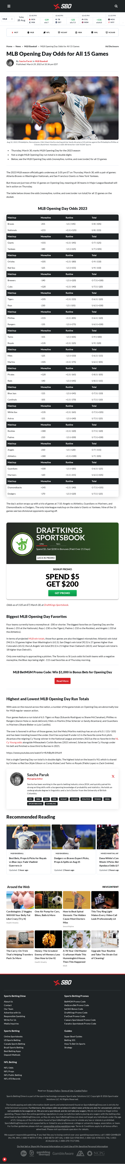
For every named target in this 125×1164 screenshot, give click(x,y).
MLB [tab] (32, 32)
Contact (8, 1005)
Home (9, 46)
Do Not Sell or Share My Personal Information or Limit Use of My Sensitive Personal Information (62, 1146)
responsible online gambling (56, 1126)
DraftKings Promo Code (75, 1012)
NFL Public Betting (13, 1075)
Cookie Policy (80, 1090)
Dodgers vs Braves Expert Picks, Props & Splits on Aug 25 (71, 860)
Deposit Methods (12, 1054)
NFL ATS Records (12, 1078)
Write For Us (10, 1020)
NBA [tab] (80, 32)
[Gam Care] (31, 1153)
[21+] (24, 1153)
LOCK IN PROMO (46, 558)
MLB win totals (36, 638)
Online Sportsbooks (13, 1036)
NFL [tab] (48, 32)
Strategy (68, 1047)
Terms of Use (67, 1090)
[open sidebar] (8, 6)
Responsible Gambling (14, 1016)
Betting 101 (69, 1040)
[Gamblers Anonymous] (80, 1153)
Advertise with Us (12, 1012)
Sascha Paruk (25, 61)
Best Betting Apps (12, 1051)
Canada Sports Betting (14, 1043)
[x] (113, 776)
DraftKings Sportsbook (56, 604)
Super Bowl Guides (73, 1036)
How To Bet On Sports (74, 1043)
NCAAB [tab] (112, 32)
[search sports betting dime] (116, 6)
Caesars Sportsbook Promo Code (80, 1020)
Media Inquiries (11, 1023)
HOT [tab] (16, 32)
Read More (63, 680)
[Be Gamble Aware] (63, 1153)
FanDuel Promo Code (74, 1016)
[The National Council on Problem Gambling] (96, 1153)
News (18, 46)
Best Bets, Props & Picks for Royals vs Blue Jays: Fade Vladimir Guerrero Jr (27, 862)
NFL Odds (8, 1067)
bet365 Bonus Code (73, 1009)
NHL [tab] (96, 32)
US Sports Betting (12, 1040)
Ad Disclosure (112, 46)
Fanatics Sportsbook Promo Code (80, 1023)
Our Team (8, 1009)
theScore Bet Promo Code (76, 1005)
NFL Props (9, 1071)
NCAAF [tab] (64, 32)
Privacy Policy (53, 1090)
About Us (8, 1001)
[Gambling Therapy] (43, 1153)
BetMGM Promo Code (75, 1001)
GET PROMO (62, 593)
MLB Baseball (30, 46)
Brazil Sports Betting (13, 1047)
